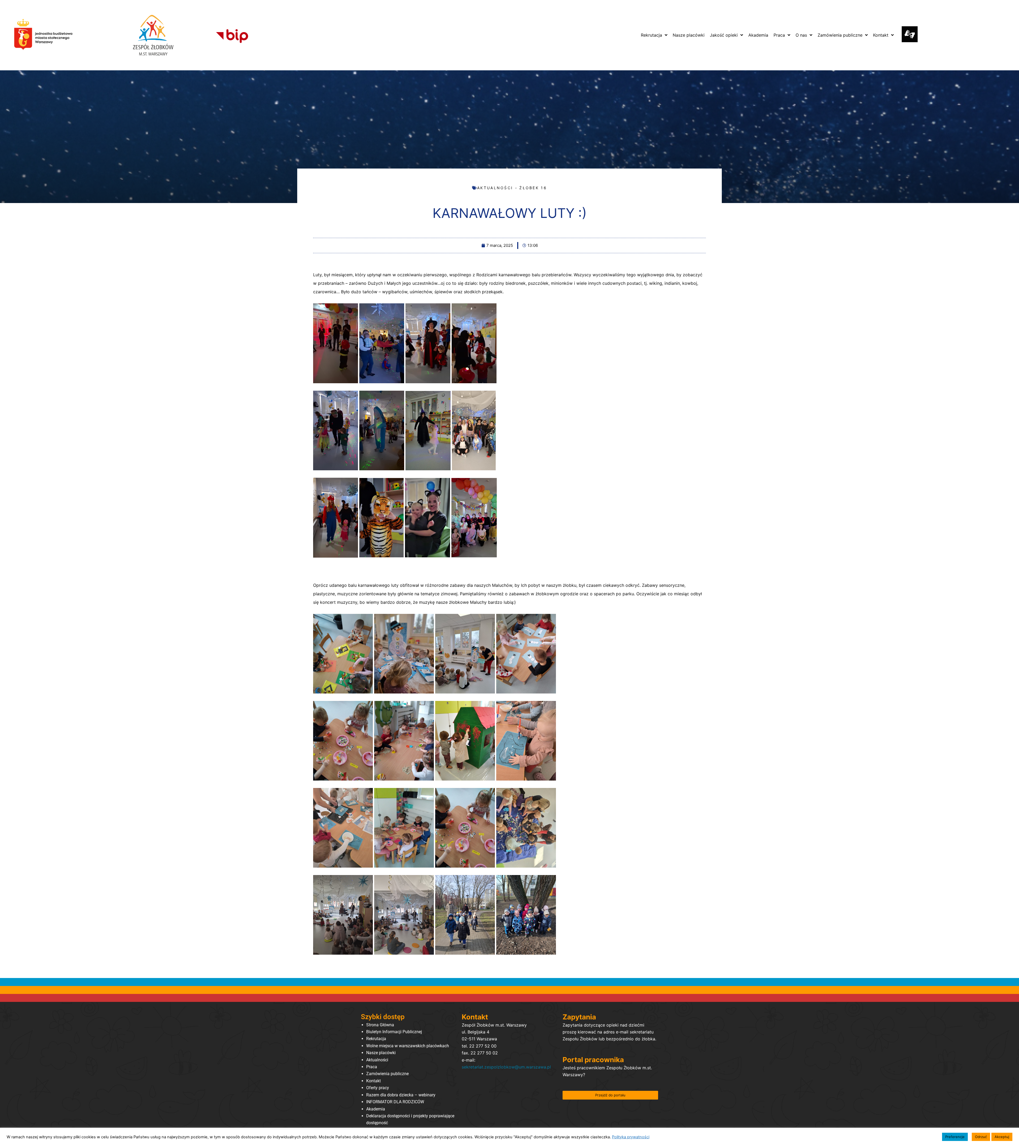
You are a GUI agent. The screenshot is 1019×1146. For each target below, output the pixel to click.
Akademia (375, 1108)
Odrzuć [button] (981, 1137)
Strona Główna (380, 1024)
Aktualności (377, 1059)
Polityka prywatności (630, 1137)
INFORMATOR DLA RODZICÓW (395, 1101)
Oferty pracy (377, 1087)
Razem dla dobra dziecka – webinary (400, 1094)
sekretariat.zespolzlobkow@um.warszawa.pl (506, 1067)
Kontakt (373, 1080)
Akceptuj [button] (1002, 1137)
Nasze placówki (381, 1052)
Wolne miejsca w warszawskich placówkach (407, 1045)
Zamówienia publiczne (387, 1073)
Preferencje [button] (955, 1137)
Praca (371, 1066)
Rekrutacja (376, 1038)
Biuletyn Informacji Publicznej (394, 1031)
